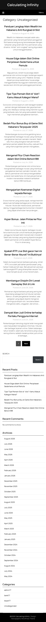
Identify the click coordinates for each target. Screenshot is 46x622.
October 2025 (10, 491)
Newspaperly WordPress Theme (23, 618)
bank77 (7, 595)
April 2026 (8, 460)
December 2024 (10, 544)
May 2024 (8, 576)
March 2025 (9, 528)
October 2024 (10, 555)
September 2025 (11, 497)
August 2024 (9, 566)
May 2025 (8, 518)
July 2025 (8, 507)
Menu (41, 12)
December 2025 (10, 481)
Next (26, 343)
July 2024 (8, 571)
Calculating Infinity (23, 4)
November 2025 (10, 486)
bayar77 (7, 600)
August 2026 (9, 438)
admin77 (7, 590)
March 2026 (9, 465)
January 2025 (9, 539)
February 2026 (10, 470)
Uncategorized (10, 606)
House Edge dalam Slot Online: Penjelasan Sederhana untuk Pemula (23, 62)
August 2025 (9, 502)
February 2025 (10, 534)
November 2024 (10, 550)
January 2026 (9, 475)
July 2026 (8, 444)
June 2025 (8, 513)
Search (5, 353)
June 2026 (8, 449)
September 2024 (11, 560)
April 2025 (8, 523)
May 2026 (8, 454)
